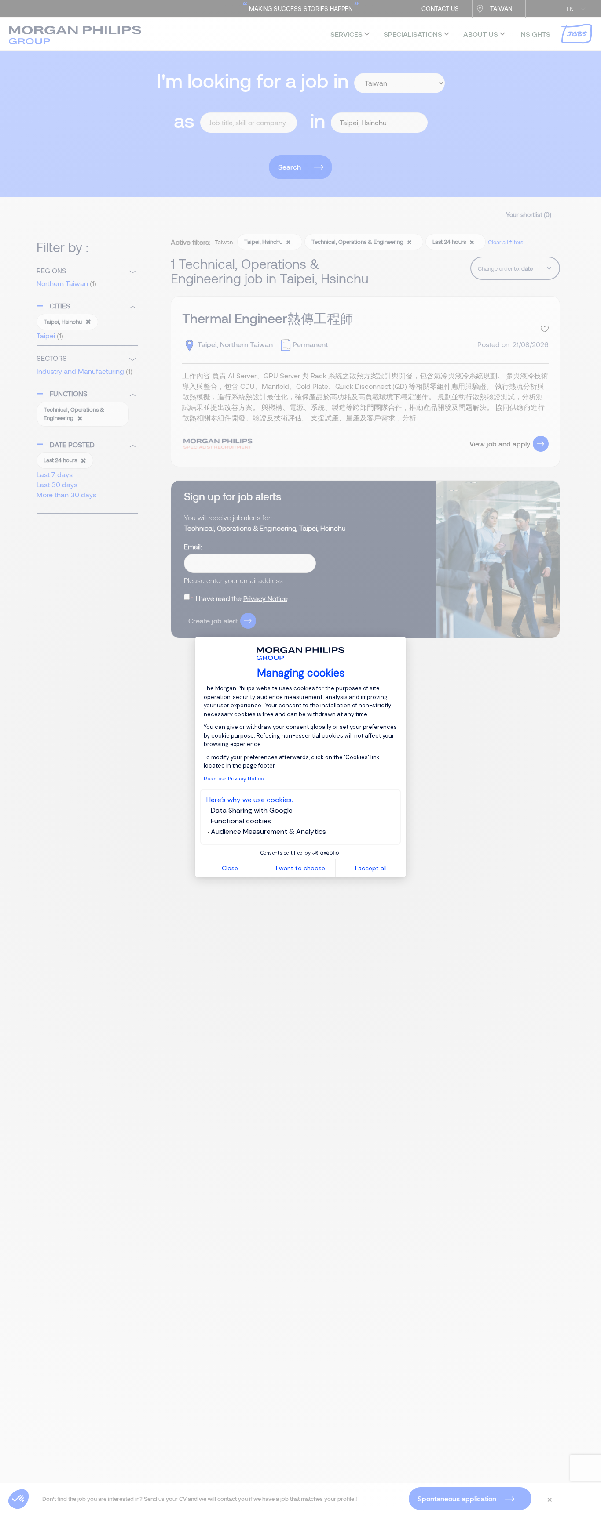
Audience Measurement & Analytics (268, 831)
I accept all (371, 868)
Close (230, 868)
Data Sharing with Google (252, 810)
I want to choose (300, 868)
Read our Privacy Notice (234, 778)
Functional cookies (241, 821)
